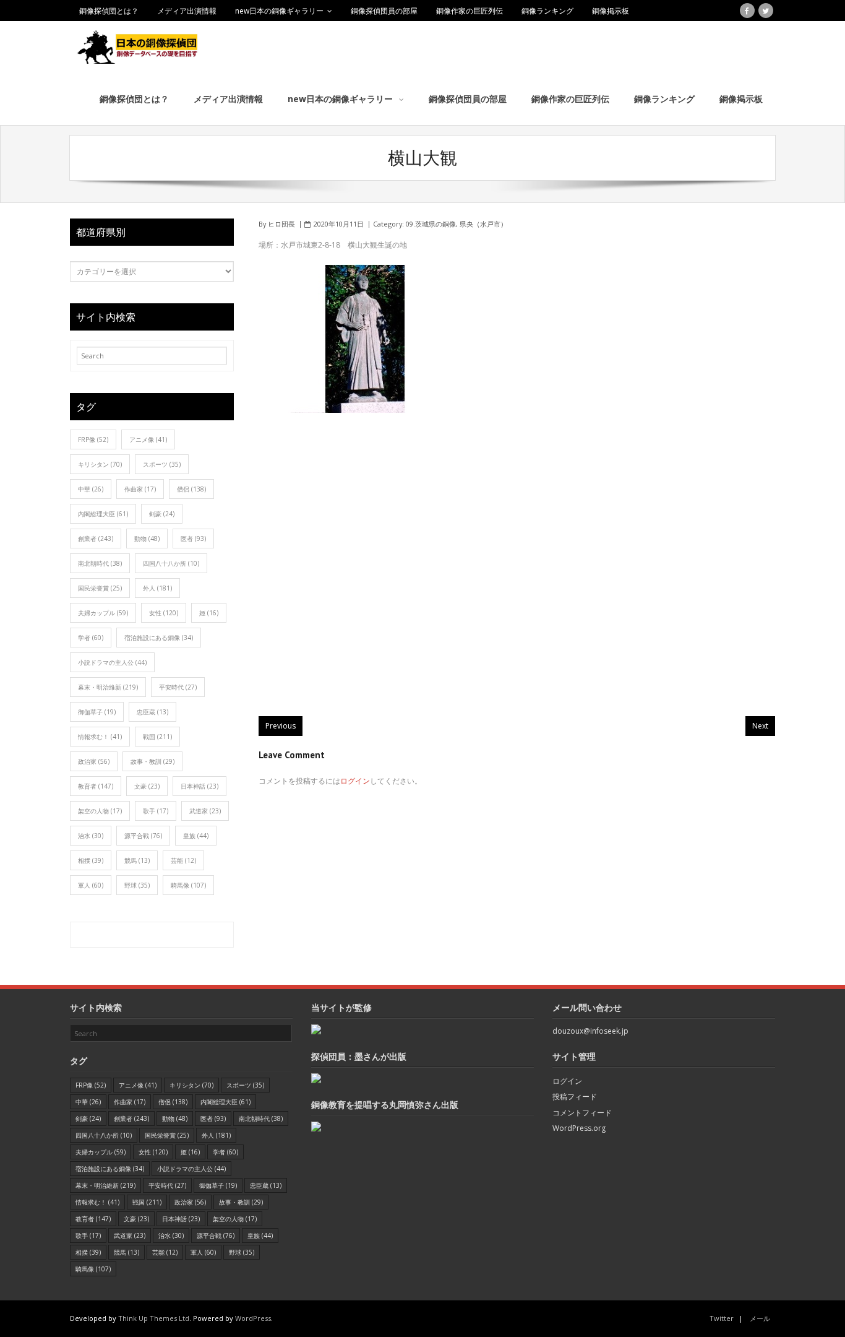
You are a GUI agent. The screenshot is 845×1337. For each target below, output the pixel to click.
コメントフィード (582, 1112)
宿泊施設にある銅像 (158, 637)
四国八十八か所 (171, 563)
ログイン (355, 781)
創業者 (95, 538)
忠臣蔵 (152, 711)
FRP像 (93, 439)
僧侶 (191, 489)
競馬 (137, 860)
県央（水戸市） (483, 223)
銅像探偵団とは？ (109, 11)
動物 (147, 538)
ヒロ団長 (281, 223)
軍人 (90, 885)
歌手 (155, 811)
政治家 (93, 761)
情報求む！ (100, 736)
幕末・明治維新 (108, 687)
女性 (163, 612)
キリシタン (100, 464)
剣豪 (161, 513)
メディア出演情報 (187, 11)
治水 (90, 835)
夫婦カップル (103, 612)
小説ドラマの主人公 (112, 662)
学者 (90, 637)
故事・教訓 (152, 761)
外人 (157, 588)
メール (760, 1318)
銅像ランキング (547, 11)
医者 (193, 538)
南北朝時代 (100, 563)
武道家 (205, 811)
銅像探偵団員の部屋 (384, 11)
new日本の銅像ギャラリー (279, 11)
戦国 (157, 736)
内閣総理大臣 (103, 513)
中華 (90, 489)
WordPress (253, 1318)
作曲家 (140, 489)
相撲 (90, 860)
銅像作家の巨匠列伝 (469, 11)
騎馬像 (188, 885)
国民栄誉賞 (100, 588)
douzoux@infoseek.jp (590, 1031)
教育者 (95, 786)
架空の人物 (100, 811)
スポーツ (162, 464)
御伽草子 (97, 711)
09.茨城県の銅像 (431, 223)
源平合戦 (143, 835)
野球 (137, 885)
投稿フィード (574, 1096)
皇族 (195, 835)
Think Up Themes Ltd (153, 1318)
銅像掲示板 (610, 11)
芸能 (183, 860)
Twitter (722, 1318)
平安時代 (178, 687)
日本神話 (199, 786)
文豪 (147, 786)
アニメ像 (148, 439)
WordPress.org (579, 1128)
